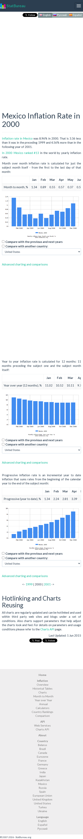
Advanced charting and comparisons (25, 264)
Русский (61, 15)
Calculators (42, 708)
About (42, 735)
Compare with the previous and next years (34, 241)
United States (42, 803)
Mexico (42, 783)
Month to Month (43, 696)
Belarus (42, 745)
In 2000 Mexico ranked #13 (20, 153)
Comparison (42, 715)
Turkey (42, 807)
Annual (43, 704)
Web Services (42, 725)
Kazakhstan (43, 780)
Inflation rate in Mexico (17, 138)
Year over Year (43, 700)
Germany (42, 764)
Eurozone (42, 756)
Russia (43, 787)
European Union (42, 795)
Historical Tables (43, 688)
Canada (42, 752)
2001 (47, 584)
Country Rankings (42, 711)
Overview (42, 684)
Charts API (47, 629)
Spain (42, 791)
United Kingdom (42, 799)
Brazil (42, 748)
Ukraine (42, 811)
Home (42, 674)
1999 (29, 584)
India (43, 772)
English (46, 15)
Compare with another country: (26, 246)
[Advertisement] (41, 60)
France (42, 760)
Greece (42, 768)
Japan (42, 776)
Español (77, 15)
